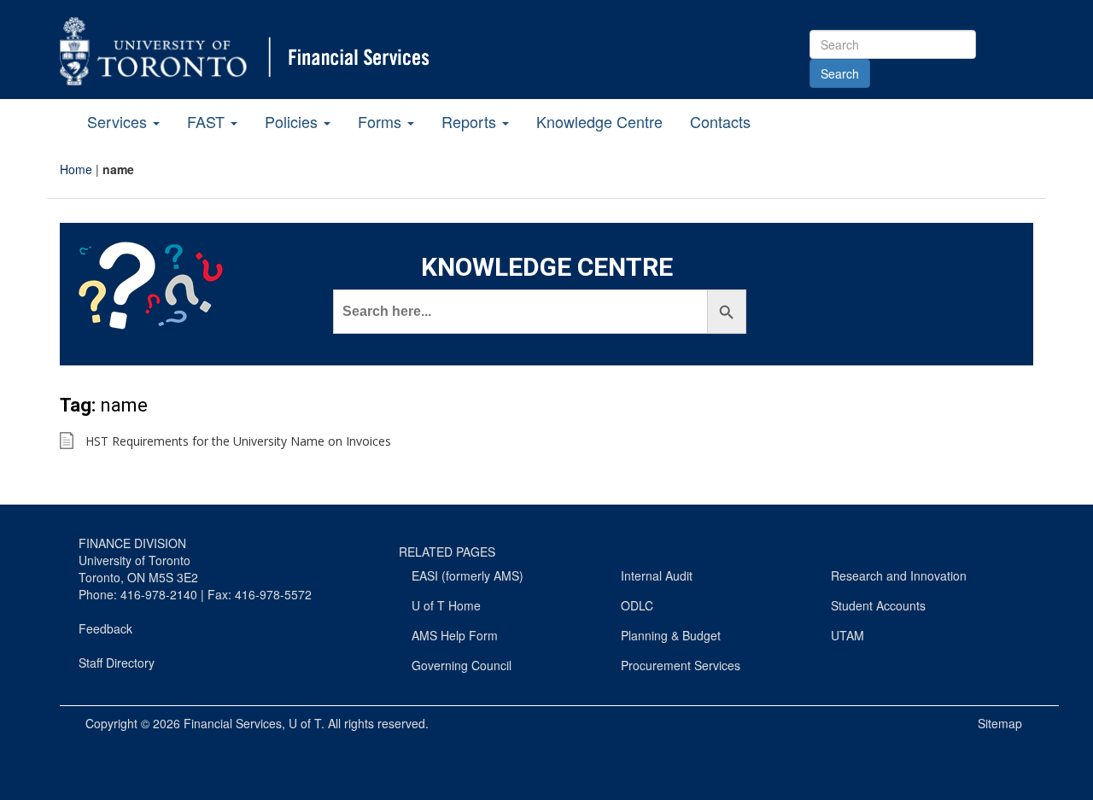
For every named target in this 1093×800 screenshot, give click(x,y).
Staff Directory (117, 662)
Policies (293, 121)
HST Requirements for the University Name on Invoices (238, 441)
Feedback (105, 628)
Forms (382, 121)
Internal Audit (657, 575)
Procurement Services (680, 665)
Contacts (720, 121)
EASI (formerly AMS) (467, 575)
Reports (470, 121)
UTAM (847, 635)
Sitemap (1000, 723)
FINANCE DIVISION (132, 543)
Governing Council (461, 665)
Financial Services (233, 723)
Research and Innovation (899, 575)
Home (76, 169)
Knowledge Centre (599, 121)
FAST (208, 121)
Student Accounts (878, 605)
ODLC (637, 605)
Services (119, 121)
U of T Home (446, 605)
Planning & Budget (671, 635)
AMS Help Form (455, 635)
